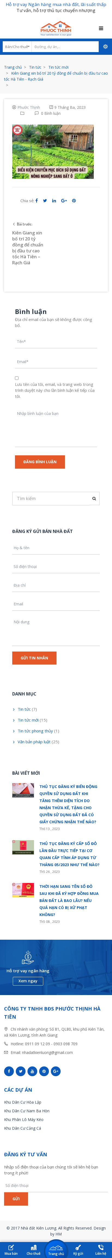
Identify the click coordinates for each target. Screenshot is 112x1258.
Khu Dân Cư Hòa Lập (22, 1102)
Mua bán (11, 1253)
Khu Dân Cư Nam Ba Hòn (26, 1110)
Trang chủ (13, 67)
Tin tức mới (58, 67)
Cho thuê (34, 1253)
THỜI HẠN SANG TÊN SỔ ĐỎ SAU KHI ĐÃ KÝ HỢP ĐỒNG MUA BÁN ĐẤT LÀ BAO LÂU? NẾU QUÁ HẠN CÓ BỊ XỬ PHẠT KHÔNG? (69, 900)
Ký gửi (78, 1253)
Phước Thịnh (28, 107)
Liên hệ (100, 1253)
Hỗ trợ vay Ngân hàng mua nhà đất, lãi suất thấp (56, 4)
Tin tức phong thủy (35, 730)
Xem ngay (28, 980)
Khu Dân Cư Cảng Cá (22, 1128)
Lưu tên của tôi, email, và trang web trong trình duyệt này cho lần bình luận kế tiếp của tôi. (55, 390)
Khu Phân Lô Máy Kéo (23, 1119)
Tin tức (35, 67)
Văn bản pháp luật (34, 741)
